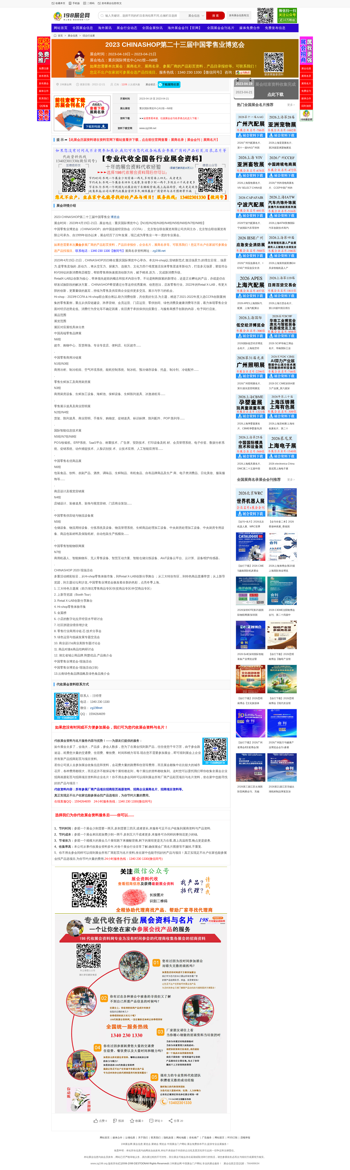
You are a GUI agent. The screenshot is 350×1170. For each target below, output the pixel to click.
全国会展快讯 (152, 28)
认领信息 (130, 1137)
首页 (60, 35)
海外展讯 (105, 28)
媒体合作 (117, 1137)
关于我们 (143, 1137)
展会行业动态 (127, 28)
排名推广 (194, 1137)
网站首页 (61, 28)
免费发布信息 (275, 28)
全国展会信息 (83, 28)
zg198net (96, 707)
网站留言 (219, 1137)
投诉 (121, 1120)
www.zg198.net (147, 128)
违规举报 (245, 1137)
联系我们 (156, 1137)
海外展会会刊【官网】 (185, 28)
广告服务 (207, 1137)
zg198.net (159, 250)
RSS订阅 (232, 1137)
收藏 (139, 1120)
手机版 (76, 3)
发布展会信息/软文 (112, 3)
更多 (291, 104)
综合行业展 (89, 35)
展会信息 (73, 35)
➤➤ (169, 118)
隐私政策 (168, 1137)
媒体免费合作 (249, 28)
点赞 (103, 1120)
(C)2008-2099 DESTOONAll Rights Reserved (143, 1163)
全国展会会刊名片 (221, 28)
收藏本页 (60, 3)
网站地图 (181, 1137)
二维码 (90, 3)
